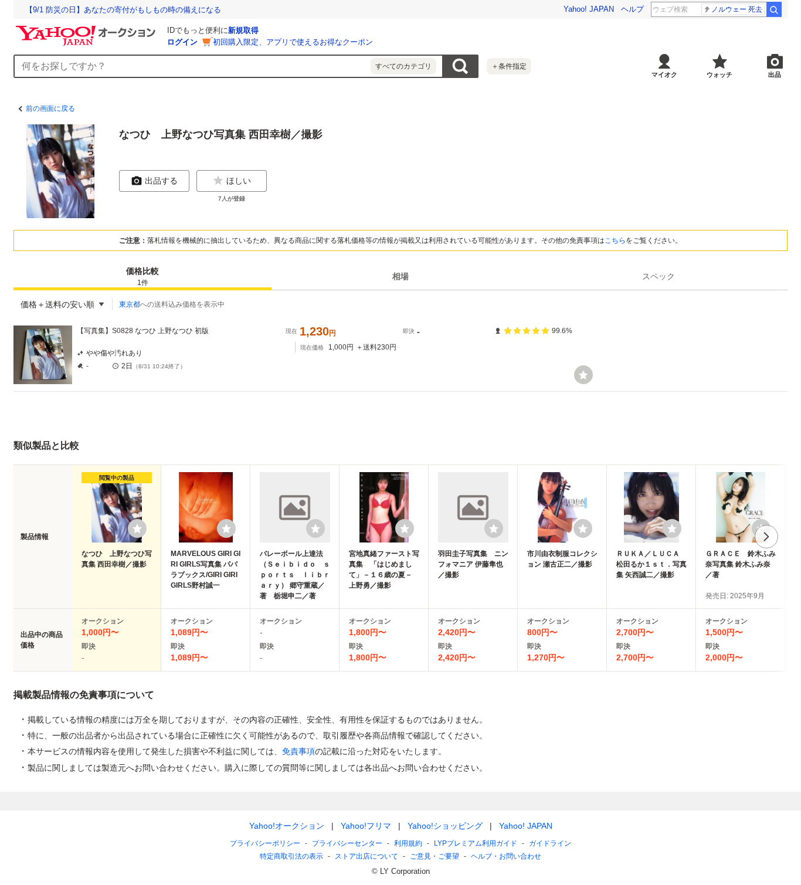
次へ (766, 536)
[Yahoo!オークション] (87, 29)
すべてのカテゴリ (403, 66)
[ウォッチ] (583, 374)
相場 (400, 276)
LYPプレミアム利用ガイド (475, 843)
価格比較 (142, 276)
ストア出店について (366, 856)
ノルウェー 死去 (736, 9)
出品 (774, 74)
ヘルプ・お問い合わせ (506, 856)
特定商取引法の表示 (291, 856)
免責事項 (298, 751)
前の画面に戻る (50, 108)
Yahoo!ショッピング (445, 825)
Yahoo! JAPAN (589, 9)
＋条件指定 (509, 66)
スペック (658, 276)
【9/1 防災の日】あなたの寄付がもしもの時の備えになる (123, 9)
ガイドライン (550, 843)
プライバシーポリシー (265, 843)
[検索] (774, 9)
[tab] (142, 276)
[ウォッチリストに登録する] (137, 528)
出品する (161, 180)
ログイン (182, 42)
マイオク (664, 74)
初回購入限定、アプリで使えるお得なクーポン (293, 42)
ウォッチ (719, 74)
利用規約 (408, 843)
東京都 (129, 304)
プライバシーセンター (347, 843)
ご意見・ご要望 (434, 856)
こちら (615, 240)
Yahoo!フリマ (366, 825)
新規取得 (243, 30)
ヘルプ (632, 9)
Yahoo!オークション (286, 825)
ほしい (238, 180)
